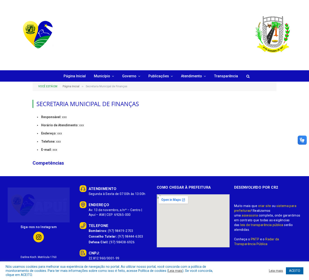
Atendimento (191, 76)
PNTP (255, 239)
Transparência (226, 76)
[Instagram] (38, 237)
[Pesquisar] (247, 76)
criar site (264, 206)
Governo (129, 76)
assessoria (250, 215)
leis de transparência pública (261, 225)
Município (102, 76)
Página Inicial (75, 76)
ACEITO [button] (294, 271)
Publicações (158, 76)
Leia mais (175, 271)
